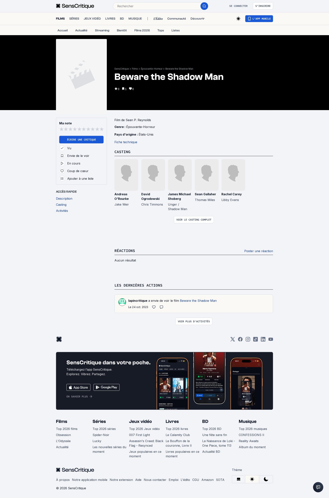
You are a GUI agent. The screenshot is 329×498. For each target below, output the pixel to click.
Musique (247, 421)
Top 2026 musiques (253, 429)
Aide (138, 480)
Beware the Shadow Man (179, 68)
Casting (122, 151)
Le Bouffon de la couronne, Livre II (179, 443)
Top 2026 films (66, 429)
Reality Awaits (249, 441)
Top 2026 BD (211, 429)
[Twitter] (232, 340)
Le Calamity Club (178, 435)
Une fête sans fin (214, 435)
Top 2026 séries (104, 429)
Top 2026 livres (177, 429)
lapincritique (137, 301)
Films (135, 68)
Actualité (62, 447)
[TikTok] (255, 340)
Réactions (124, 250)
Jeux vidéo (140, 421)
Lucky (97, 441)
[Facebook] (240, 340)
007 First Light (139, 435)
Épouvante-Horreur (151, 68)
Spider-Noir (101, 435)
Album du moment (252, 447)
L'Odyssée (63, 441)
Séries (99, 421)
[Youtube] (270, 340)
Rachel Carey (231, 194)
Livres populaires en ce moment (182, 454)
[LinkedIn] (263, 340)
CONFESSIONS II (251, 435)
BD (205, 421)
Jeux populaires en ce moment (145, 454)
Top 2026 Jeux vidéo (144, 429)
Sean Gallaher (205, 194)
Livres (172, 421)
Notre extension (121, 480)
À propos (63, 480)
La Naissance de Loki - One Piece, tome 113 (218, 443)
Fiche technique (125, 142)
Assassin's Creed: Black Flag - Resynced (146, 443)
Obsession (63, 435)
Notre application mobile (89, 480)
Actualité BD (211, 452)
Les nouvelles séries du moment (109, 449)
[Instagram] (248, 340)
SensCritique (121, 68)
